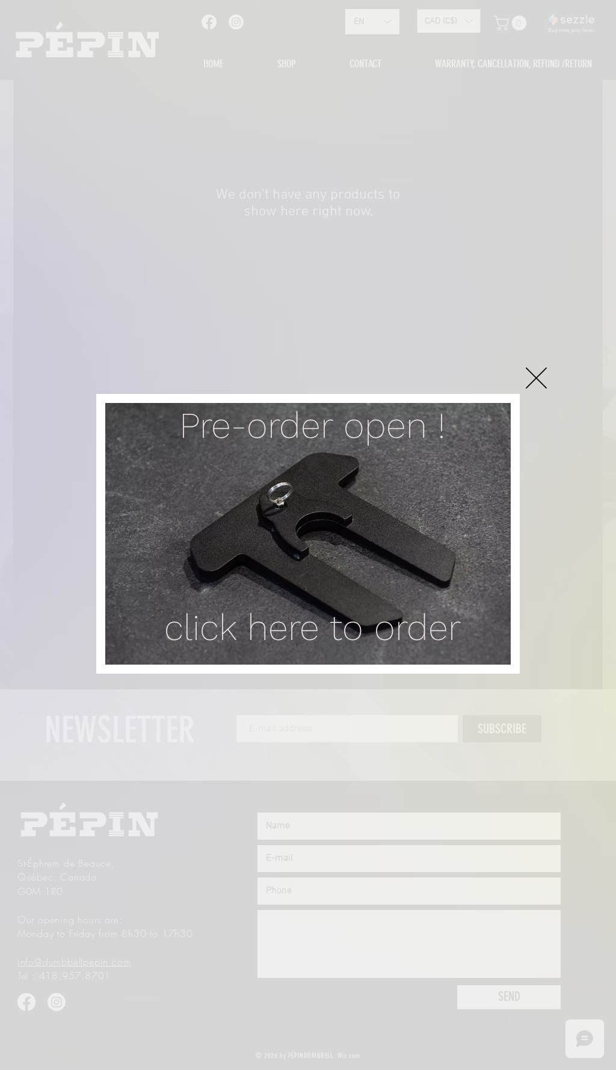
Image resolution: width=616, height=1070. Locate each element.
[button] (536, 378)
